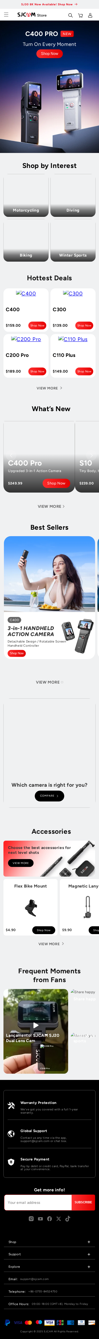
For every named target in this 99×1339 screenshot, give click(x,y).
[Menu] (6, 14)
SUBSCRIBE (83, 1202)
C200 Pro (45, 1068)
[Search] (70, 14)
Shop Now (49, 54)
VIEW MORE (21, 862)
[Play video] (35, 1025)
